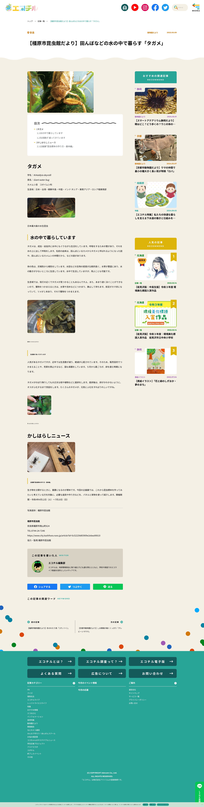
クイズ (30, 693)
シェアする (44, 586)
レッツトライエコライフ (37, 703)
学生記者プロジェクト (36, 743)
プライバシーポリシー (137, 699)
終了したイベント (34, 753)
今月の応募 (83, 689)
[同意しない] (202, 804)
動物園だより (152, 32)
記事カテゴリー (34, 682)
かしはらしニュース (46, 142)
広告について (102, 673)
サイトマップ (134, 693)
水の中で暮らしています (51, 133)
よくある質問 (51, 673)
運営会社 (132, 689)
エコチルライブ (33, 699)
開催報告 (30, 726)
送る (110, 586)
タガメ (40, 129)
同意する (145, 804)
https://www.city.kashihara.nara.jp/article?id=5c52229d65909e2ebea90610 (63, 535)
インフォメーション (35, 716)
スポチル (30, 750)
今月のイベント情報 (87, 682)
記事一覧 (41, 21)
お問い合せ (133, 703)
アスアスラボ (32, 747)
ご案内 (132, 682)
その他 (30, 757)
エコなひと (31, 713)
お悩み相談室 (32, 736)
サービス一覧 (134, 696)
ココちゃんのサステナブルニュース (41, 740)
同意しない (152, 804)
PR (28, 689)
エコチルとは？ (51, 661)
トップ (30, 21)
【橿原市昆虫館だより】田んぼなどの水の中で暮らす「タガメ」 (74, 21)
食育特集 (30, 720)
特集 (29, 706)
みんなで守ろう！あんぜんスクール (41, 733)
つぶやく (77, 586)
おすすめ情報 (32, 710)
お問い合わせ (152, 673)
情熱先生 (30, 696)
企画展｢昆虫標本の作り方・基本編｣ (56, 146)
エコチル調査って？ (102, 661)
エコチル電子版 (152, 661)
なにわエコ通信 (33, 730)
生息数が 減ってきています (52, 137)
